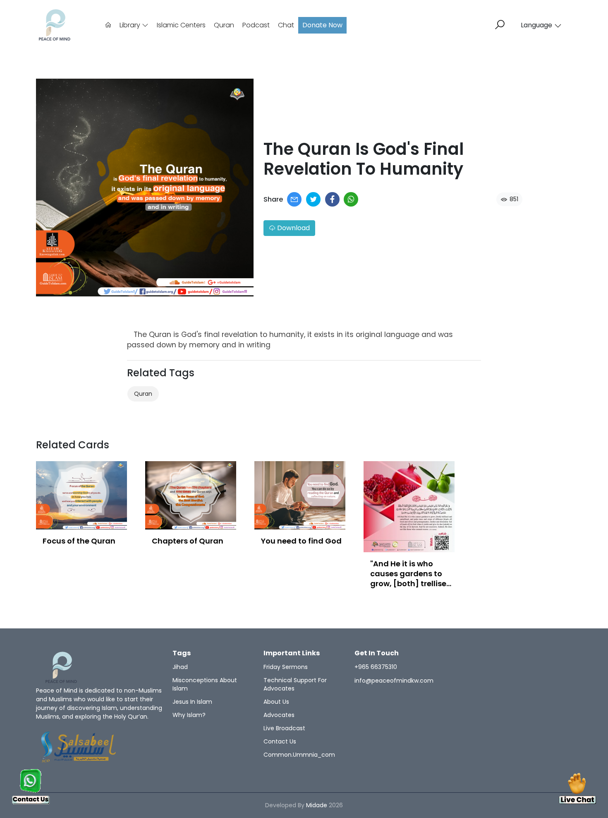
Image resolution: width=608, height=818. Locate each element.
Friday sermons (285, 667)
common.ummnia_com (299, 755)
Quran (224, 25)
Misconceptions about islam (204, 684)
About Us (276, 702)
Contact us (279, 741)
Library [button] (131, 25)
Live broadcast (284, 728)
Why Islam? (189, 715)
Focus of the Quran (79, 541)
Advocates (278, 715)
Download (292, 228)
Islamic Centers (181, 25)
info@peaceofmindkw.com (393, 680)
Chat (286, 25)
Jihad (180, 667)
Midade (316, 805)
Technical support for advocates (295, 684)
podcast (256, 25)
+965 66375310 (375, 667)
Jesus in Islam (192, 702)
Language (536, 25)
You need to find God (301, 541)
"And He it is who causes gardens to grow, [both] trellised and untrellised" (411, 578)
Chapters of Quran (187, 541)
